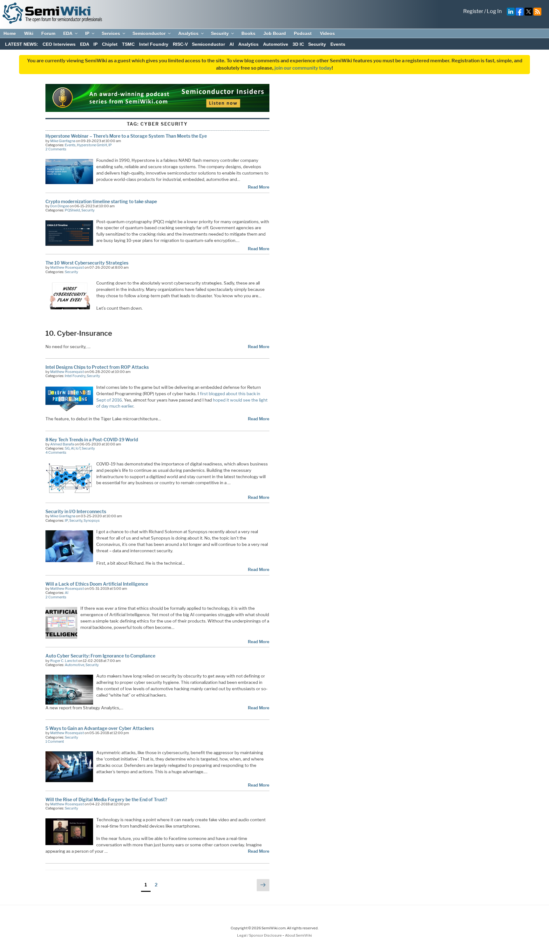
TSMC (128, 44)
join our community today (303, 68)
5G (67, 448)
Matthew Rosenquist (67, 267)
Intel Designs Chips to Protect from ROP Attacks (97, 367)
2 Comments (55, 149)
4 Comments (55, 452)
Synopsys (92, 520)
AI (231, 44)
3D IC (298, 44)
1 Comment (54, 741)
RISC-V (180, 44)
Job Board (274, 33)
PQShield (72, 210)
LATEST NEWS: (21, 44)
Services (111, 33)
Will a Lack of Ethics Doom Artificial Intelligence (96, 584)
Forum (48, 33)
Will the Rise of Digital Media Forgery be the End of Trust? (106, 799)
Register (473, 11)
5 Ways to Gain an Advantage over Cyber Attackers (99, 728)
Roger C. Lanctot (64, 660)
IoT (78, 448)
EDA (67, 33)
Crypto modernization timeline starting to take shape (101, 201)
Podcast (303, 33)
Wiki (28, 33)
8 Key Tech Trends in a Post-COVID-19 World (91, 439)
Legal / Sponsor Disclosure (259, 935)
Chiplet (110, 44)
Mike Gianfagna (62, 141)
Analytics (188, 33)
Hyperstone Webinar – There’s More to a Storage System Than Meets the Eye (126, 136)
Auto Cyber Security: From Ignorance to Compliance (100, 655)
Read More (258, 186)
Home (9, 33)
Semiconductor (149, 33)
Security (220, 33)
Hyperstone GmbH (92, 145)
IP (87, 33)
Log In (494, 11)
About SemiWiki (298, 935)
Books (248, 33)
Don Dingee (59, 206)
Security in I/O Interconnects (75, 511)
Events (337, 44)
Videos (327, 33)
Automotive (275, 44)
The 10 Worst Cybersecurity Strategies (86, 262)
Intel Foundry (153, 44)
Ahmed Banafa (62, 444)
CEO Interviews (59, 44)
